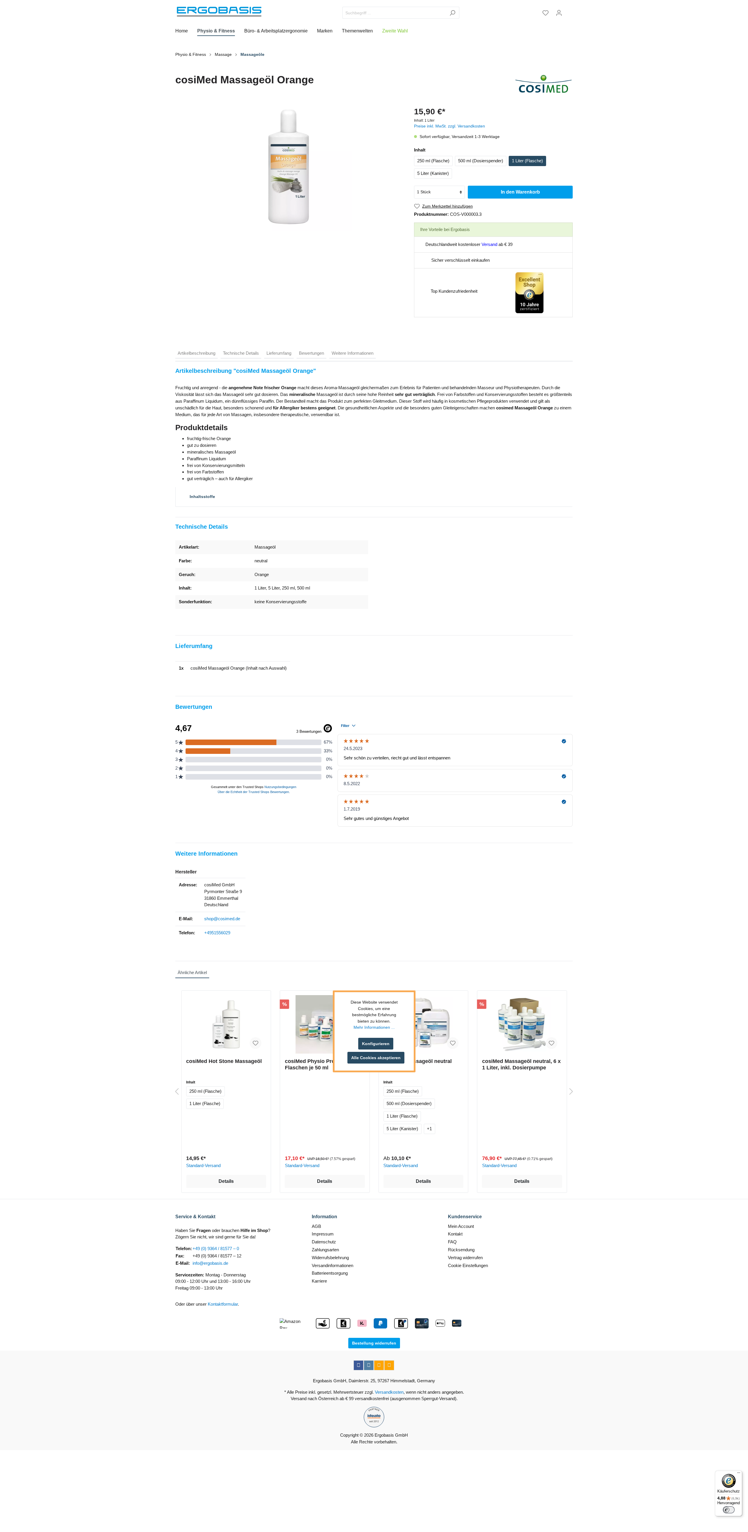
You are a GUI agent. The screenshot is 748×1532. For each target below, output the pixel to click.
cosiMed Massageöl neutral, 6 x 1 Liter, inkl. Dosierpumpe (521, 1064)
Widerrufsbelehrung (330, 1257)
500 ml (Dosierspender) (480, 160)
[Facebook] (358, 1365)
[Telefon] (389, 1365)
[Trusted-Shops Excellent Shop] (529, 292)
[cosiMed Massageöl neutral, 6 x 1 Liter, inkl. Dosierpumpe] (522, 1024)
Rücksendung (461, 1249)
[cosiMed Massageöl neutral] (423, 1024)
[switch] (729, 1509)
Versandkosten (389, 1392)
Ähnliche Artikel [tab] (192, 972)
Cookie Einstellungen (468, 1265)
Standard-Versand (203, 1165)
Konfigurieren (375, 1043)
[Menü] (738, 1474)
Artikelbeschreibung (196, 353)
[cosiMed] (543, 84)
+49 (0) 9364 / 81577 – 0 (216, 1248)
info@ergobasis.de (210, 1263)
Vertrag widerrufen (465, 1257)
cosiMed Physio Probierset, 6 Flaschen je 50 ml (321, 1064)
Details (226, 1181)
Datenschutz (324, 1241)
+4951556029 (217, 932)
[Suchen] (452, 13)
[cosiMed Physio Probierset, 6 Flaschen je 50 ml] (325, 1024)
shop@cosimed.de (222, 918)
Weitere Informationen (352, 353)
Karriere (319, 1280)
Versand (489, 244)
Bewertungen (311, 353)
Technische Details (241, 353)
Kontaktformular (223, 1304)
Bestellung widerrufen (374, 1343)
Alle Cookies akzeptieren (376, 1057)
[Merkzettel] (545, 12)
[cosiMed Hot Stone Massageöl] (226, 1024)
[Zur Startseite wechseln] (219, 11)
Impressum (323, 1233)
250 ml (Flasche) (433, 160)
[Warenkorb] (569, 10)
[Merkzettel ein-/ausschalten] (256, 1043)
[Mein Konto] (559, 12)
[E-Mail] (379, 1365)
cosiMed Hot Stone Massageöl (224, 1061)
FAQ (452, 1241)
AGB (316, 1226)
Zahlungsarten (325, 1249)
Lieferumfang (278, 353)
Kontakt (455, 1233)
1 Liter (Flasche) (527, 160)
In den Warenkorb (520, 191)
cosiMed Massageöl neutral (417, 1061)
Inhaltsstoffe (201, 496)
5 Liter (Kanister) (433, 173)
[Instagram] (368, 1365)
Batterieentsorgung (330, 1273)
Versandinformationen (332, 1265)
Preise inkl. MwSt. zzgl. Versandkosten (449, 126)
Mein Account (461, 1226)
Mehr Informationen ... (374, 1027)
